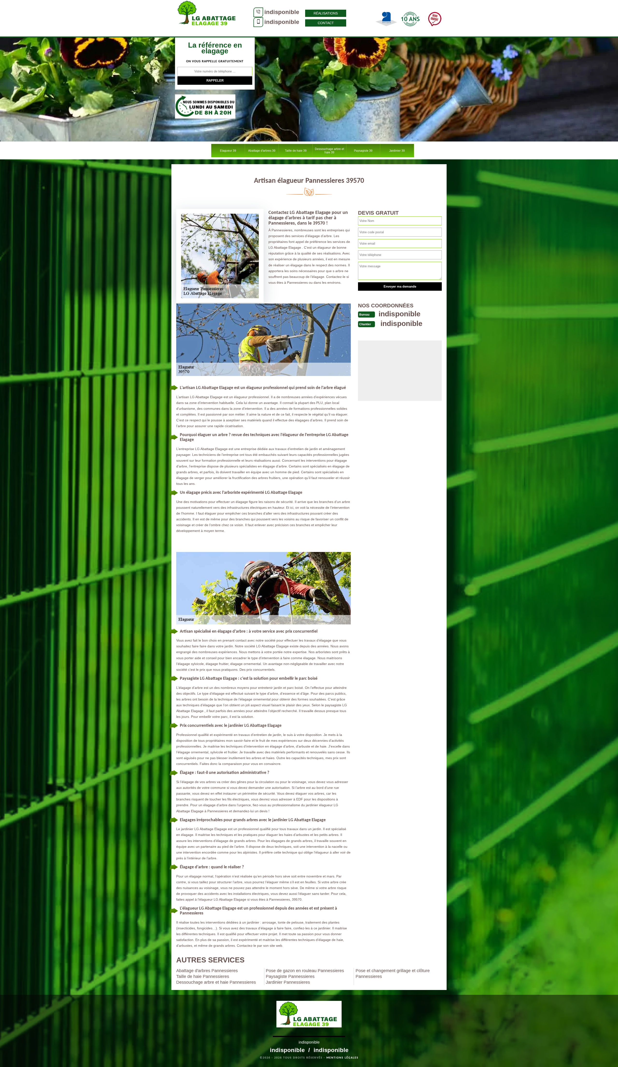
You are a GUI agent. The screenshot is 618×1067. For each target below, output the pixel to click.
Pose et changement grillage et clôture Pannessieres (393, 973)
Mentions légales (342, 1057)
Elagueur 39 (228, 150)
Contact (326, 23)
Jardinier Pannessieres (288, 982)
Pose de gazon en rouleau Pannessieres (305, 970)
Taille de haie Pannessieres (202, 976)
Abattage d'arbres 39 (261, 150)
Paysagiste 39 (363, 150)
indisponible (281, 12)
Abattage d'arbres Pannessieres (207, 970)
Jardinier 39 (397, 150)
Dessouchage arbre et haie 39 (329, 150)
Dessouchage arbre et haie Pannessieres (216, 982)
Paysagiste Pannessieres (290, 976)
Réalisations (326, 13)
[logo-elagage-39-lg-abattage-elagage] (207, 18)
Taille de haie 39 (296, 150)
